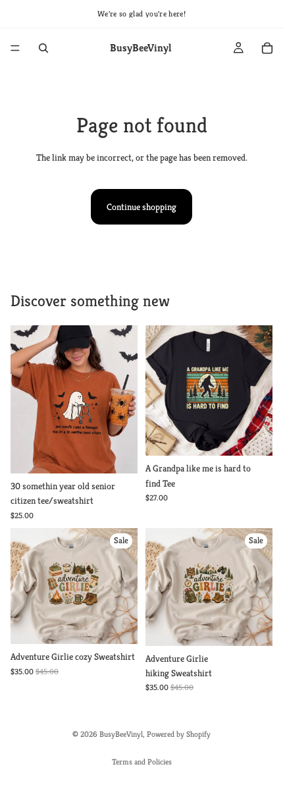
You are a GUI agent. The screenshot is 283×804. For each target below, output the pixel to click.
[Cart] (267, 48)
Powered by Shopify (179, 734)
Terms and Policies (142, 761)
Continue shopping (141, 207)
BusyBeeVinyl (121, 734)
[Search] (43, 48)
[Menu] (15, 48)
